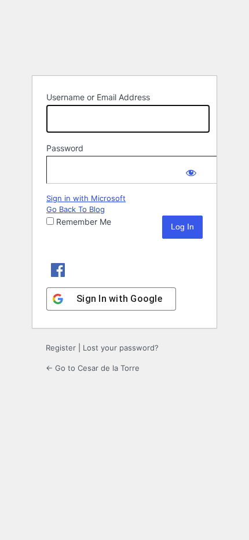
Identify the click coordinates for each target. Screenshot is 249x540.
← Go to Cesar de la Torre (93, 368)
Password (64, 148)
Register (61, 347)
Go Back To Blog (75, 209)
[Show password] (191, 167)
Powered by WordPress (124, 37)
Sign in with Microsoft (86, 198)
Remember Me (83, 222)
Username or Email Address (98, 97)
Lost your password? (121, 347)
